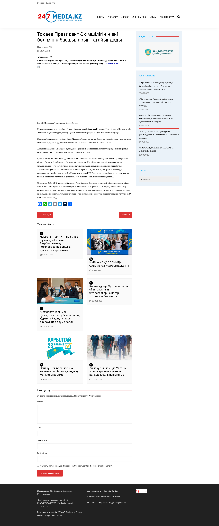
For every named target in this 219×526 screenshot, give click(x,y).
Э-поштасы (43, 440)
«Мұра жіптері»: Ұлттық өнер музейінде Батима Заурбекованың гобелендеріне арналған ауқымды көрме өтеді (59, 243)
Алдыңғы (46, 214)
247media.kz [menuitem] (111, 63)
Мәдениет (166, 17)
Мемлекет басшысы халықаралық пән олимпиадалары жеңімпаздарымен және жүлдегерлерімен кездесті (156, 118)
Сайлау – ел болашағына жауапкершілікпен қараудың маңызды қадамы (59, 371)
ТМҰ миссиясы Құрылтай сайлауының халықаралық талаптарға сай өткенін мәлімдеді (156, 102)
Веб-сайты (42, 453)
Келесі (124, 214)
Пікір (40, 401)
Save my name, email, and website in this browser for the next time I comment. (76, 465)
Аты (39, 427)
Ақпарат (112, 17)
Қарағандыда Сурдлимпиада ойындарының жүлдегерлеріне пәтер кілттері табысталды (108, 291)
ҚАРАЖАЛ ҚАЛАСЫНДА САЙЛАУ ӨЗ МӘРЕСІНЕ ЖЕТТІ (109, 264)
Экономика (139, 17)
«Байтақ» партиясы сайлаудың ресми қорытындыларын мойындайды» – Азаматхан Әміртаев (159, 134)
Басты (100, 17)
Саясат (125, 17)
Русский (40, 3)
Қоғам (153, 17)
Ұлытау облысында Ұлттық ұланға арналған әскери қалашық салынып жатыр (107, 371)
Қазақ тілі (50, 3)
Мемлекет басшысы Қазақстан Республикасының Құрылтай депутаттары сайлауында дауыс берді (59, 316)
